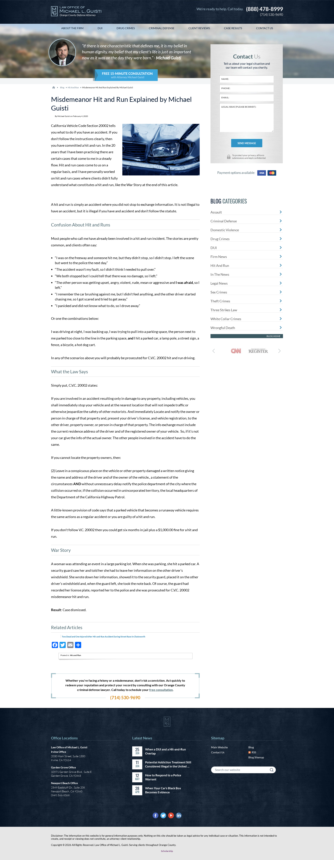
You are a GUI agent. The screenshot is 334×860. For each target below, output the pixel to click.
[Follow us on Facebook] (155, 815)
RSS (254, 752)
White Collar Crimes (225, 319)
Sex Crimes (218, 292)
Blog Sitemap (256, 757)
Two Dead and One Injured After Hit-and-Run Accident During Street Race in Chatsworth (103, 636)
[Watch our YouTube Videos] (171, 815)
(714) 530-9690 (264, 11)
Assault (216, 212)
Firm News (218, 256)
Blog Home (273, 336)
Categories (228, 201)
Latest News (142, 738)
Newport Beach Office (64, 783)
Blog (251, 747)
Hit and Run (73, 87)
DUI (213, 248)
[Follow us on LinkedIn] (179, 815)
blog (62, 87)
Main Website (219, 747)
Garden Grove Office (63, 767)
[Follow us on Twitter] (163, 815)
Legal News (219, 283)
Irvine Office (58, 751)
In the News (219, 274)
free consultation (161, 690)
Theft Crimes (220, 301)
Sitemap (217, 738)
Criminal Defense (223, 221)
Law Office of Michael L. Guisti (69, 747)
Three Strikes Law (223, 310)
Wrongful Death (222, 328)
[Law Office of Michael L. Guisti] (76, 12)
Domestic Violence (224, 230)
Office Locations (64, 738)
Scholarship (167, 851)
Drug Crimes (220, 239)
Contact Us (217, 752)
